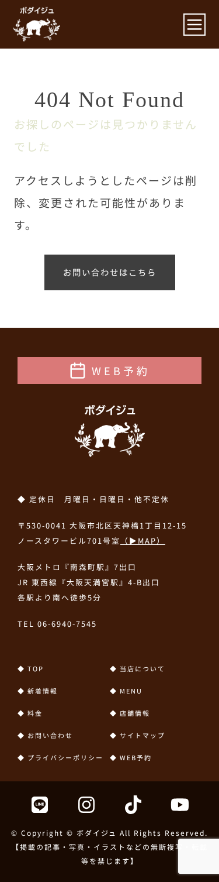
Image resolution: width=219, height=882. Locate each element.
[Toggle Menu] (194, 24)
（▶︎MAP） (142, 540)
